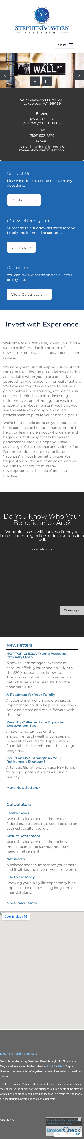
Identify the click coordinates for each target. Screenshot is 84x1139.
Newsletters (19, 645)
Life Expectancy (20, 877)
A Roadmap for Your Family (30, 695)
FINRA (51, 1066)
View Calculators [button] (27, 294)
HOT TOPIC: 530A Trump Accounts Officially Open (36, 655)
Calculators (18, 804)
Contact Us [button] (21, 200)
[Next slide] (79, 75)
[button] (65, 45)
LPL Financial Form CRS (18, 1054)
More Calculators (22, 903)
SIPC (61, 1066)
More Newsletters (23, 788)
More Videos (42, 549)
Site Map (7, 1120)
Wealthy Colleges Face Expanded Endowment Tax (36, 724)
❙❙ (47, 81)
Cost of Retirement (23, 836)
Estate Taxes (17, 813)
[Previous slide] (5, 75)
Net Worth (15, 859)
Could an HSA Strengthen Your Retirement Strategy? (33, 760)
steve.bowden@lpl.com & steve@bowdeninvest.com (42, 148)
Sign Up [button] (19, 247)
